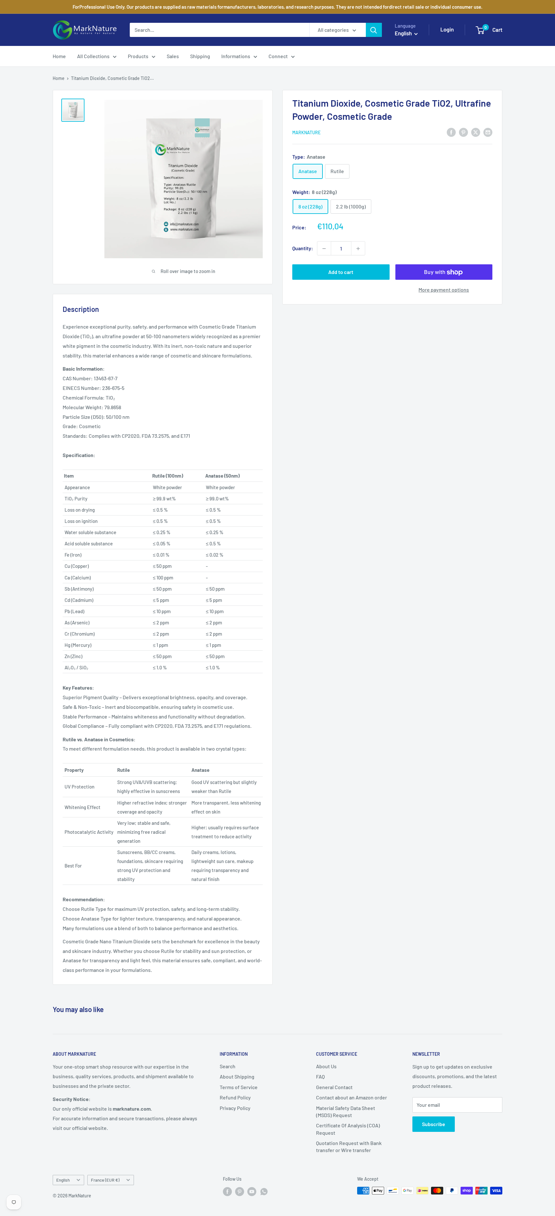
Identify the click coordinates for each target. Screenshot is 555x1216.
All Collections (93, 56)
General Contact (334, 1087)
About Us (326, 1066)
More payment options (443, 290)
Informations (235, 56)
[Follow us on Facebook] (227, 1191)
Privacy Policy (235, 1108)
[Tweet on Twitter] (475, 132)
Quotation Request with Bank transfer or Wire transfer (349, 1146)
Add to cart (340, 272)
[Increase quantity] (358, 248)
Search (227, 1066)
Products (138, 56)
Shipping (200, 56)
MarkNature (306, 132)
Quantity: (302, 248)
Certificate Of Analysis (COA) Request (348, 1128)
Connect (278, 56)
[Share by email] (487, 132)
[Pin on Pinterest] (463, 132)
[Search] (374, 30)
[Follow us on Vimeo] (264, 1191)
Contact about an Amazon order (351, 1097)
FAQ (320, 1076)
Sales (173, 56)
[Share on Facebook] (451, 132)
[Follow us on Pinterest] (239, 1191)
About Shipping (237, 1076)
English (63, 1180)
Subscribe (433, 1124)
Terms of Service (239, 1087)
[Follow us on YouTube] (251, 1191)
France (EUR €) (105, 1180)
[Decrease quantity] (324, 248)
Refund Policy (235, 1097)
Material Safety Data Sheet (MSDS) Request (345, 1111)
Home (59, 56)
